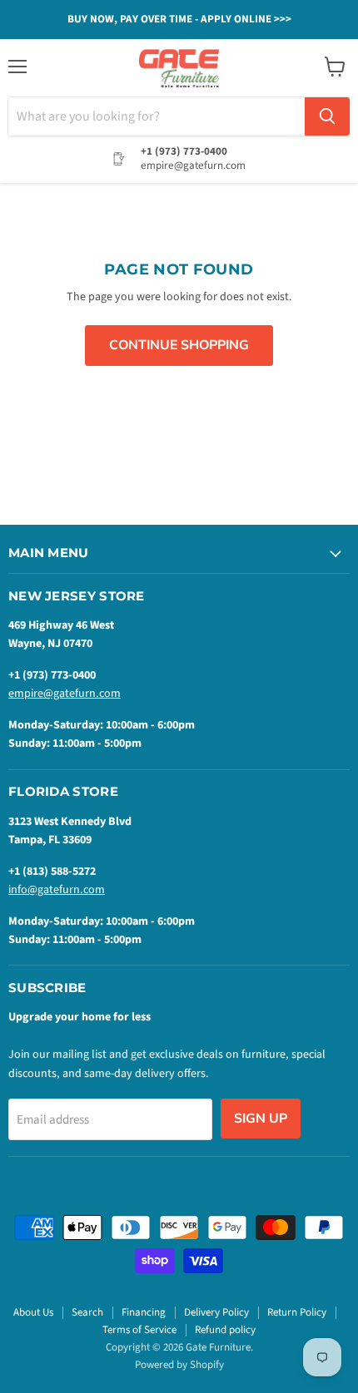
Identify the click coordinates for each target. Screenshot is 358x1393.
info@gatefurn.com (56, 890)
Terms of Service (139, 1329)
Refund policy (225, 1329)
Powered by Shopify (179, 1364)
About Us (33, 1312)
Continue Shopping (179, 345)
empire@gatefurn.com (64, 693)
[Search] (327, 116)
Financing (144, 1312)
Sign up (260, 1118)
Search (87, 1312)
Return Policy (296, 1312)
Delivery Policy (216, 1312)
